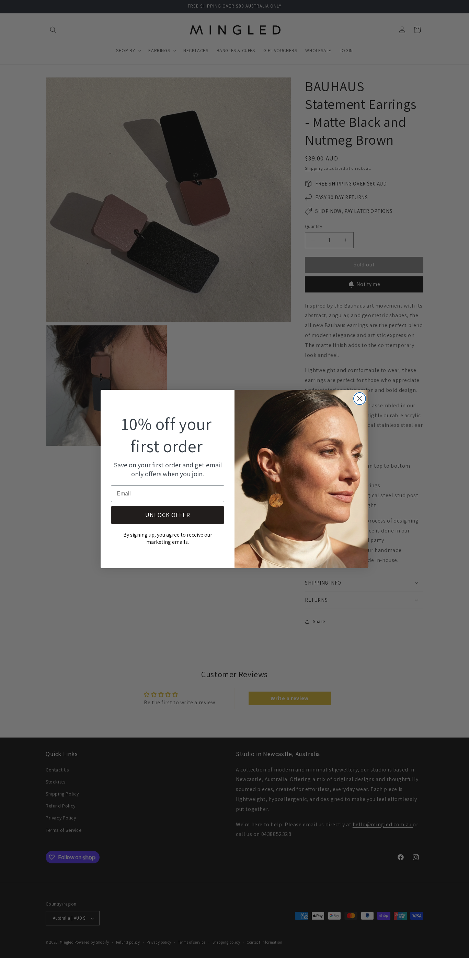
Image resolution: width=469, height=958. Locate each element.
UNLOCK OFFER (167, 515)
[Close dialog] (360, 399)
